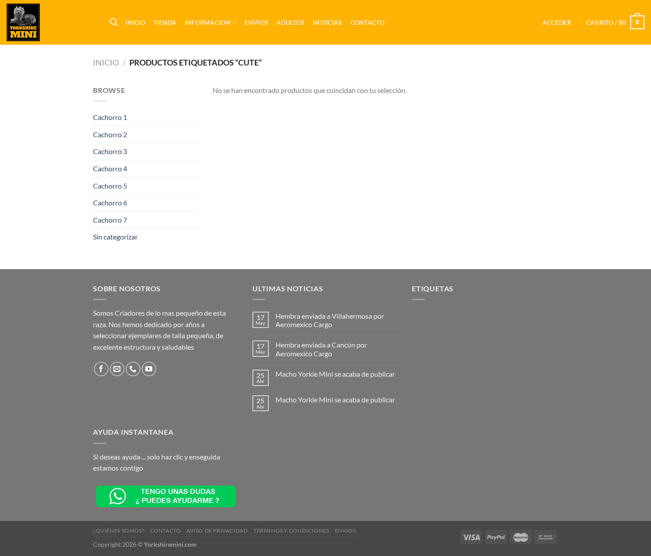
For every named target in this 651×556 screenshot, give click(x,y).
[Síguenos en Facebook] (101, 369)
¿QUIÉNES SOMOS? (118, 530)
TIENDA (165, 22)
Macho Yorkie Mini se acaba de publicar (335, 374)
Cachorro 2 (110, 134)
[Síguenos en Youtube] (149, 369)
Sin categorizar (115, 236)
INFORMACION (208, 22)
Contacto (367, 22)
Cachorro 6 (110, 202)
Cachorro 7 (110, 220)
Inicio (135, 22)
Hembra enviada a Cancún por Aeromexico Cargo (321, 348)
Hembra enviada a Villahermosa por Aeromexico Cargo (329, 320)
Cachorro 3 (110, 151)
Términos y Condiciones (291, 530)
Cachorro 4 (110, 168)
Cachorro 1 (110, 117)
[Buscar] (113, 22)
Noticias (327, 22)
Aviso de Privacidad (217, 530)
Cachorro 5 (110, 185)
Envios (256, 22)
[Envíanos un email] (117, 369)
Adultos (290, 22)
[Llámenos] (133, 369)
